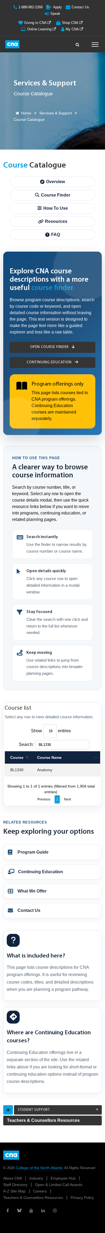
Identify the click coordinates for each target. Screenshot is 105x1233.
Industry (36, 1178)
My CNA (73, 29)
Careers (40, 1191)
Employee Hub (64, 1178)
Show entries (51, 730)
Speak (55, 14)
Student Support (34, 1110)
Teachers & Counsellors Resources (43, 1120)
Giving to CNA (35, 23)
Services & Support (55, 113)
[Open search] (77, 43)
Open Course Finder (50, 347)
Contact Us (80, 7)
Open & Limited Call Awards (58, 1185)
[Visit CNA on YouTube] (31, 1210)
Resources (56, 221)
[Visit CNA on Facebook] (7, 1210)
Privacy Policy (82, 1197)
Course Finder (55, 195)
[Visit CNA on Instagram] (55, 1210)
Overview (55, 181)
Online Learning (39, 29)
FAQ (55, 234)
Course (16, 757)
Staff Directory (16, 1185)
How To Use (55, 208)
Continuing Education (50, 362)
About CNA (13, 1178)
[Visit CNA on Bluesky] (19, 1210)
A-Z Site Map (15, 1191)
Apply (57, 7)
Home (26, 113)
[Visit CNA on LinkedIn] (43, 1210)
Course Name (49, 757)
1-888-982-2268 (31, 7)
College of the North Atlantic (40, 1168)
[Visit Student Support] (8, 1110)
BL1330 (16, 770)
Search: (26, 744)
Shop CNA (70, 23)
